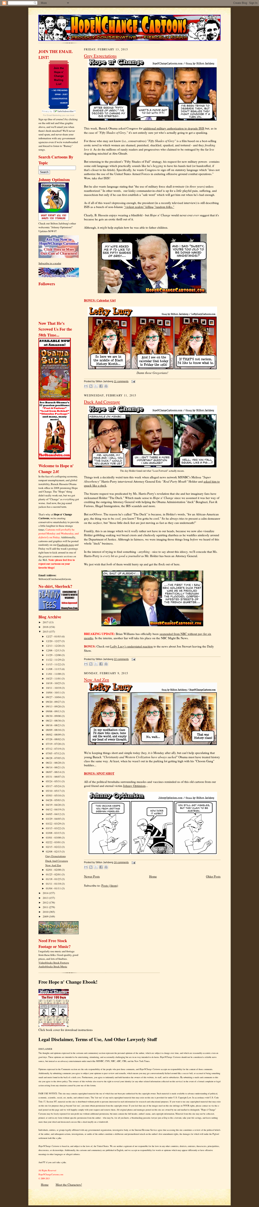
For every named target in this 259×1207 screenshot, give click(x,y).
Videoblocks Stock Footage (53, 962)
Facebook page (65, 545)
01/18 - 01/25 (54, 879)
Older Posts (213, 876)
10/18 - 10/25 (54, 683)
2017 (46, 622)
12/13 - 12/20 (54, 646)
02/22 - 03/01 (54, 842)
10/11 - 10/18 (54, 688)
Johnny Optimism (134, 786)
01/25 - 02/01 (54, 874)
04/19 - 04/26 (54, 805)
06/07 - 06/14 (54, 772)
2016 (46, 627)
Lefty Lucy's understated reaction (131, 646)
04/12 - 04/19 (54, 809)
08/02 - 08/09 (54, 734)
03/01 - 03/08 (54, 837)
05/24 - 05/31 (54, 781)
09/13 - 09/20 (54, 706)
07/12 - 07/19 (54, 749)
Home (153, 876)
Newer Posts (92, 876)
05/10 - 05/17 (54, 791)
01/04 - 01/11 (54, 888)
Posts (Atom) (109, 885)
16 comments (121, 862)
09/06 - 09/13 (54, 711)
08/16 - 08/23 (54, 725)
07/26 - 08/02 (54, 739)
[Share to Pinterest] (106, 386)
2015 (46, 631)
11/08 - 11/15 (54, 669)
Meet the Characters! (69, 1185)
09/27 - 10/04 (54, 697)
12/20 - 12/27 (54, 641)
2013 (46, 898)
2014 (46, 893)
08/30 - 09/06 (54, 716)
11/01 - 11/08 (54, 674)
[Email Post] (132, 381)
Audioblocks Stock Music (52, 966)
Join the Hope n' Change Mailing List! (59, 76)
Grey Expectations (55, 856)
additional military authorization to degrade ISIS (173, 128)
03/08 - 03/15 (54, 833)
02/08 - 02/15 (54, 851)
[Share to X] (96, 386)
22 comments (121, 659)
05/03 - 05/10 (54, 795)
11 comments (121, 381)
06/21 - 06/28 (54, 762)
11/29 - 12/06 (54, 655)
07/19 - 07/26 (54, 744)
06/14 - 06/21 (54, 767)
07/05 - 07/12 (54, 753)
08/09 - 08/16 (54, 730)
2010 (46, 912)
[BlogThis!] (91, 386)
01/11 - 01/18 (54, 883)
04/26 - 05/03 (54, 800)
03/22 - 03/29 (54, 823)
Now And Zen (53, 865)
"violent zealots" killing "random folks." (149, 207)
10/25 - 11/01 (54, 678)
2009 (46, 916)
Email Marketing (54, 115)
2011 (46, 907)
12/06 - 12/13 (54, 650)
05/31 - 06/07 (54, 776)
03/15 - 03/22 (54, 828)
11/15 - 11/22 (54, 664)
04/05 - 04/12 (54, 814)
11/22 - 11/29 (54, 659)
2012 (46, 902)
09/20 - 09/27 (54, 702)
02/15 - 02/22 (54, 847)
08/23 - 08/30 (54, 720)
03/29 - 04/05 (54, 819)
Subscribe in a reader (49, 263)
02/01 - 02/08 (54, 870)
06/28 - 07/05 (54, 758)
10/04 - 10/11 (54, 692)
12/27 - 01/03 (54, 636)
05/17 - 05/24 (54, 786)
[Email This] (86, 386)
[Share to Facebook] (101, 386)
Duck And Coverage (56, 861)
